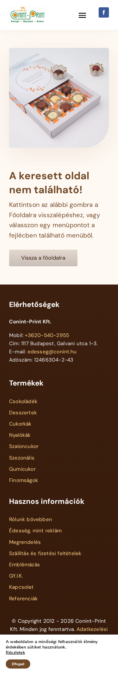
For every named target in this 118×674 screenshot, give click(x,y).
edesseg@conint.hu (52, 351)
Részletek (15, 652)
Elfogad (18, 664)
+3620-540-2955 (47, 335)
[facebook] (104, 12)
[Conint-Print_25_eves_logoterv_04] (27, 8)
